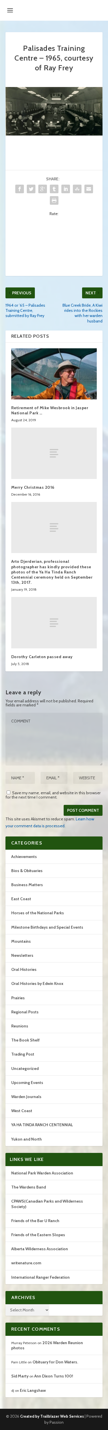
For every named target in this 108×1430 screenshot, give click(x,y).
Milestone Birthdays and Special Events (47, 927)
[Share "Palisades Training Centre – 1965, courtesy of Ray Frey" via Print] (54, 200)
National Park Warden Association (42, 1173)
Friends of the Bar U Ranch (35, 1220)
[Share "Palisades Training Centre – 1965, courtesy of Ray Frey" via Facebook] (19, 189)
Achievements (24, 856)
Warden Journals (26, 1096)
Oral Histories (24, 969)
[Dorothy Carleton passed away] (54, 622)
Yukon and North (26, 1139)
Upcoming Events (27, 1082)
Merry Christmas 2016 (32, 487)
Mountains (21, 941)
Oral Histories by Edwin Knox (37, 983)
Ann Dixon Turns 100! (53, 1376)
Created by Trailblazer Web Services (52, 1416)
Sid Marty (20, 1376)
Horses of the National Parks (37, 912)
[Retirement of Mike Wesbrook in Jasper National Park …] (54, 374)
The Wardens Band (28, 1187)
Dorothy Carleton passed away (42, 656)
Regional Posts (25, 1011)
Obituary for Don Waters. (55, 1362)
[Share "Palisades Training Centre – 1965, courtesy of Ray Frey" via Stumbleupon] (77, 189)
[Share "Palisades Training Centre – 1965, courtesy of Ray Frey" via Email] (88, 189)
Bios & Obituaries (27, 870)
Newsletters (22, 955)
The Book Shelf (25, 1040)
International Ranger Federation (40, 1277)
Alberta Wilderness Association (39, 1248)
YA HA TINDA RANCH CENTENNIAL (42, 1124)
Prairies (18, 997)
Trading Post (22, 1054)
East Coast (21, 898)
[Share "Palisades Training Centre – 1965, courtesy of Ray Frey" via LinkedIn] (65, 189)
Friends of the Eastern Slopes (38, 1234)
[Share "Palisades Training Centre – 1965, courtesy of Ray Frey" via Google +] (42, 189)
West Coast (21, 1110)
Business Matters (27, 884)
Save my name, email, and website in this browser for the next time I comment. (53, 795)
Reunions (19, 1026)
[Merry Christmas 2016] (54, 453)
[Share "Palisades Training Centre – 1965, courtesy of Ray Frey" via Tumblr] (54, 189)
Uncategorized (25, 1068)
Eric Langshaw (33, 1390)
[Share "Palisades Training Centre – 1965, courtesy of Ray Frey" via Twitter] (31, 189)
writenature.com (26, 1262)
